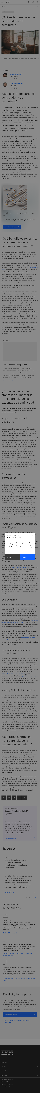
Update (24, 557)
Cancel (9, 557)
